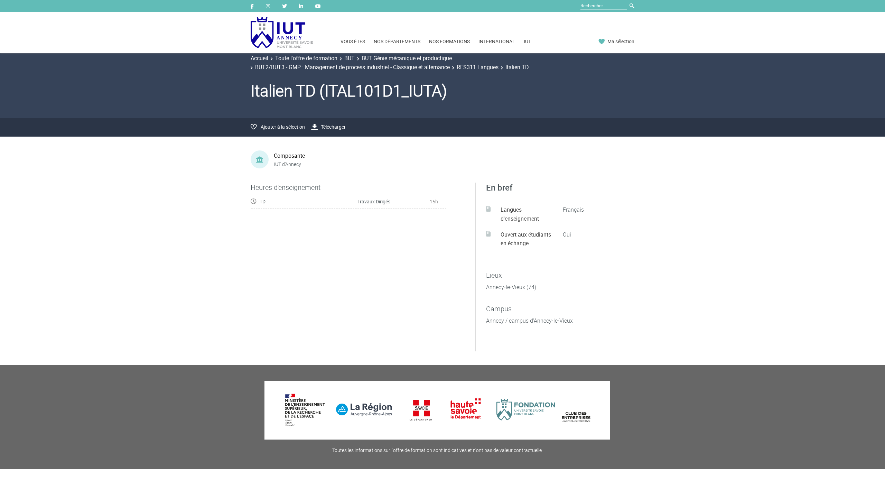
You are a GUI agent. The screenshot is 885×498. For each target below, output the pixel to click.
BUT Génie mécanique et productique (407, 58)
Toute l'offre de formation (306, 58)
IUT (527, 41)
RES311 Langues (478, 67)
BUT (349, 58)
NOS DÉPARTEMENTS (397, 41)
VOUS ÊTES (353, 41)
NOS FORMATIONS (449, 41)
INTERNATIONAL (496, 41)
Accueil (259, 58)
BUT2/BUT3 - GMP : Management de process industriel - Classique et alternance (352, 67)
